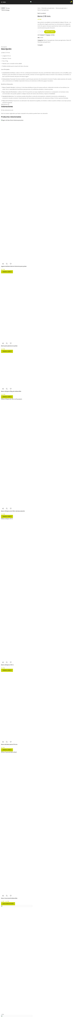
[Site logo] (36, 2)
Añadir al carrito (50, 31)
